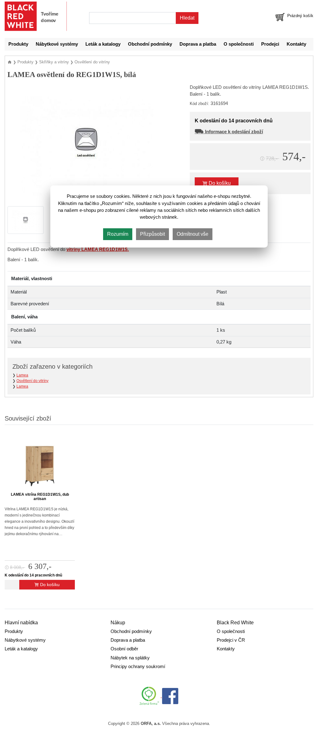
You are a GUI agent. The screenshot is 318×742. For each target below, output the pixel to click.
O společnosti (239, 44)
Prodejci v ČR (231, 640)
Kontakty (296, 44)
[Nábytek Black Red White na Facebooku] (170, 695)
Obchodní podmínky (150, 44)
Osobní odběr (124, 648)
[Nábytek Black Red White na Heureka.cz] (150, 695)
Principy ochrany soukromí (138, 666)
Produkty (18, 44)
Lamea (22, 375)
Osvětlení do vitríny (32, 381)
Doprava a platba (197, 44)
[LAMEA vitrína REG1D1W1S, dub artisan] (40, 463)
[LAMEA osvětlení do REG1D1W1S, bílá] (86, 142)
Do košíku (219, 183)
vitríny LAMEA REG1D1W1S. (97, 249)
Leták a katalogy (102, 44)
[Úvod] (10, 61)
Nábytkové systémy (57, 44)
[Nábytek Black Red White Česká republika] (36, 16)
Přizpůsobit (152, 234)
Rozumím (117, 234)
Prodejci (270, 44)
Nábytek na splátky (130, 657)
